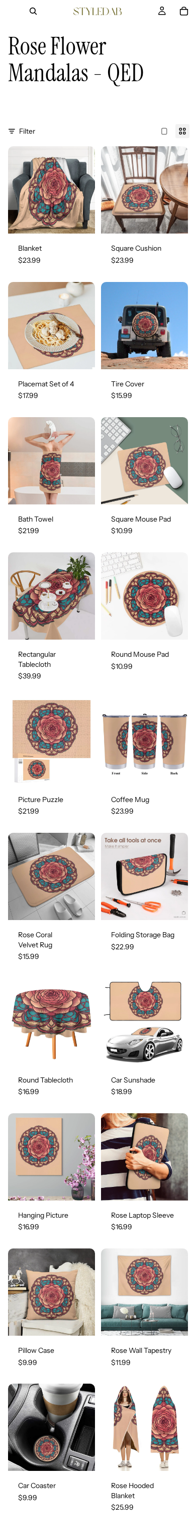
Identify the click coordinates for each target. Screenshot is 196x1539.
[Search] (33, 11)
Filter (27, 131)
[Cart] (184, 11)
